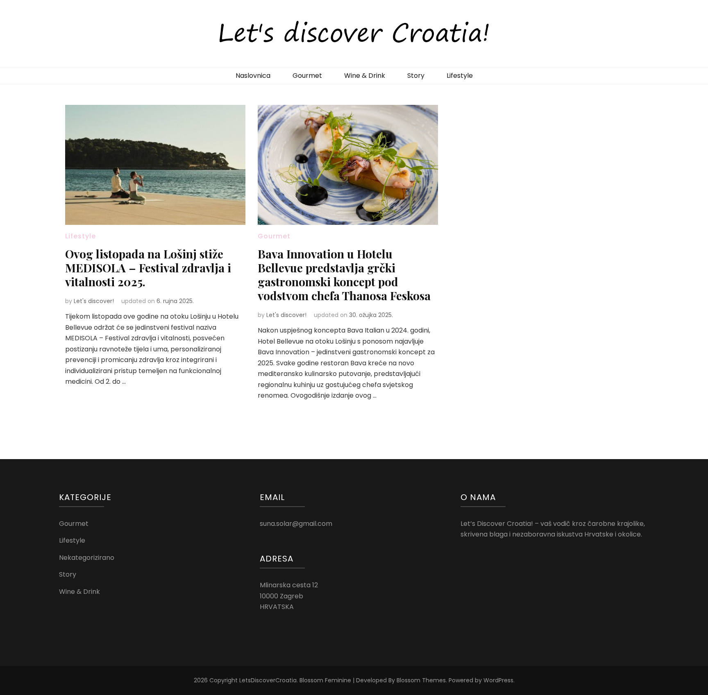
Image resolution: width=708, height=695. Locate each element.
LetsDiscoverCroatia (268, 680)
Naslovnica (253, 75)
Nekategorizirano (86, 557)
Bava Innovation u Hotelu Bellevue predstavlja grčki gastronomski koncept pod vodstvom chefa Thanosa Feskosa (344, 274)
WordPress (498, 680)
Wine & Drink (364, 75)
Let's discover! (94, 301)
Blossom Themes (421, 680)
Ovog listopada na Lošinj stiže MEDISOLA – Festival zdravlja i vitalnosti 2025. (148, 267)
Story (415, 75)
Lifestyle (460, 75)
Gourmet (307, 75)
